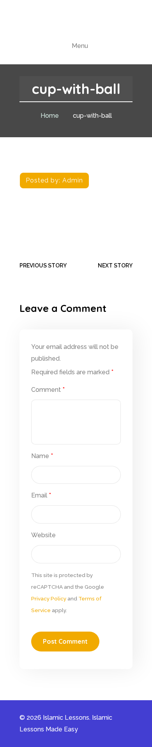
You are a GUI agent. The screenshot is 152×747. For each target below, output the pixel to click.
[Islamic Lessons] (76, 24)
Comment (48, 389)
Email (41, 495)
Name (42, 456)
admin (72, 180)
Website (43, 535)
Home (50, 115)
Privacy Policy (48, 598)
